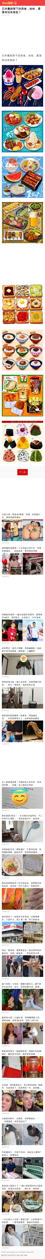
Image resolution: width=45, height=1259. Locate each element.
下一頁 (23, 472)
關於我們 (4, 1255)
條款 (18, 1255)
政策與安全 (12, 1255)
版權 (25, 1255)
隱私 (22, 1255)
